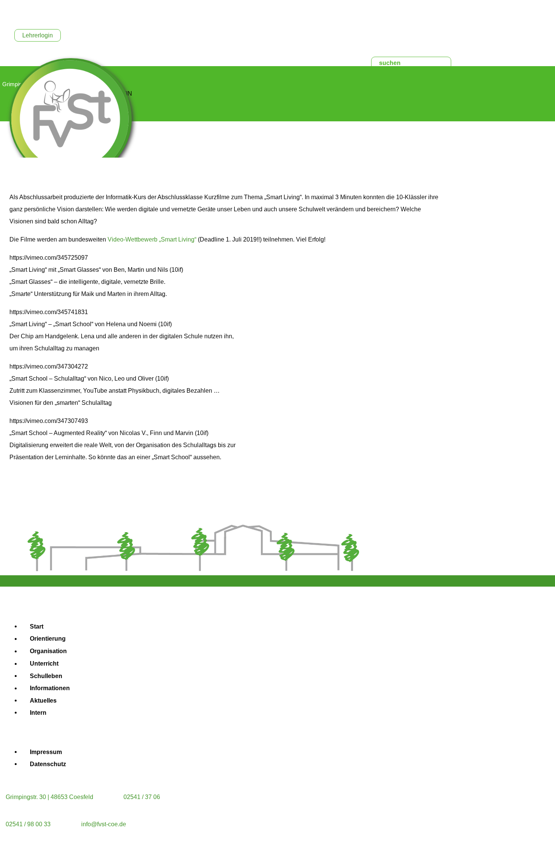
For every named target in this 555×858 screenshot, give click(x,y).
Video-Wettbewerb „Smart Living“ (152, 239)
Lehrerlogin (37, 35)
